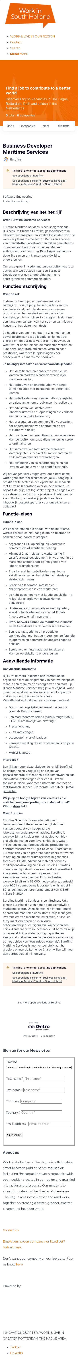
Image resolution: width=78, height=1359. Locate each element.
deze (16, 806)
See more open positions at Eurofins (39, 1002)
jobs (10, 126)
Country (13, 1112)
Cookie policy (48, 1035)
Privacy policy (30, 1035)
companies (27, 126)
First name (14, 1078)
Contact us (11, 1230)
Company (13, 1101)
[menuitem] (42, 36)
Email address (17, 1124)
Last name (14, 1090)
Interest (11, 1061)
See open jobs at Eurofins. (28, 175)
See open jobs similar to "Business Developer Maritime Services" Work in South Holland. (39, 182)
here (19, 1264)
